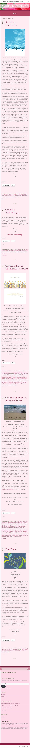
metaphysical (6, 381)
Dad (6, 526)
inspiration (17, 378)
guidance (10, 377)
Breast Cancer (19, 370)
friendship (25, 251)
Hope (6, 378)
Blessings (9, 525)
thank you (21, 383)
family (16, 527)
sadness (5, 383)
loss (17, 379)
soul (8, 383)
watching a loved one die (7, 196)
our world (12, 650)
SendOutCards (11, 195)
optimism (6, 382)
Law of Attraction (20, 372)
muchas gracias (20, 381)
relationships (6, 195)
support (18, 650)
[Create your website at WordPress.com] (15, 1)
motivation (11, 381)
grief (2, 253)
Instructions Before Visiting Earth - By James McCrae (10, 703)
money (23, 532)
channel (6, 374)
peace (3, 195)
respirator (25, 382)
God (4, 372)
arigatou (3, 374)
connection (3, 526)
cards (13, 525)
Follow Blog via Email (7, 678)
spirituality (14, 383)
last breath (23, 194)
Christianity (10, 374)
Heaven (19, 194)
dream (23, 374)
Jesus (6, 379)
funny (21, 527)
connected (23, 525)
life (23, 531)
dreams (26, 374)
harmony (18, 377)
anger (27, 373)
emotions (3, 527)
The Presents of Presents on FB (9, 536)
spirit (14, 535)
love (26, 194)
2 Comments (4, 538)
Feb (2, 22)
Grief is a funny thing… (12, 211)
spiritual (10, 383)
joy (7, 379)
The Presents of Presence (8, 672)
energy (6, 527)
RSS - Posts (3, 694)
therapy (16, 536)
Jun (2, 265)
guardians (7, 377)
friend (5, 650)
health (24, 377)
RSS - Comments (4, 696)
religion (21, 382)
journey (16, 531)
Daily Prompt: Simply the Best (6, 707)
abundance (15, 373)
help (26, 377)
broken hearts (8, 194)
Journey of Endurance (13, 372)
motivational (15, 381)
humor (12, 378)
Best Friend (11, 549)
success (17, 383)
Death (19, 193)
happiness (15, 194)
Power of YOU (9, 649)
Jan (2, 209)
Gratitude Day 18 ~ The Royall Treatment (16, 267)
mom (20, 532)
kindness (20, 531)
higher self (3, 378)
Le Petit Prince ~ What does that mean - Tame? (9, 705)
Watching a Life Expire (11, 23)
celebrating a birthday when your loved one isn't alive (13, 250)
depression (14, 251)
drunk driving (18, 251)
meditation (26, 379)
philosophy (13, 382)
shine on (16, 195)
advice (19, 373)
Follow (3, 686)
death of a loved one (8, 251)
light (15, 379)
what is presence (15, 196)
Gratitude (7, 372)
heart (11, 530)
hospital (9, 378)
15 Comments (4, 255)
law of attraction (11, 379)
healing (21, 377)
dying (12, 194)
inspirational (22, 378)
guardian (3, 377)
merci (2, 381)
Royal (3, 383)
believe (6, 525)
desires (20, 374)
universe (19, 536)
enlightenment (10, 527)
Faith (14, 527)
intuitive (3, 379)
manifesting (22, 379)
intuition (25, 378)
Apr (2, 549)
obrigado (3, 382)
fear (18, 527)
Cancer (23, 370)
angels (24, 373)
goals (9, 528)
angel (4, 194)
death (13, 374)
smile (10, 535)
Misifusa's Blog (15, 6)
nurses (25, 381)
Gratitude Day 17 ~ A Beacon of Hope (16, 399)
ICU (14, 378)
